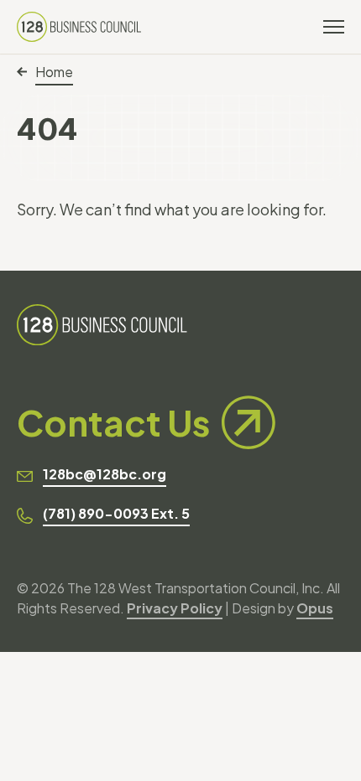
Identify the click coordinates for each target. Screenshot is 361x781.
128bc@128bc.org (104, 474)
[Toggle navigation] (333, 27)
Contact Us (113, 422)
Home (54, 71)
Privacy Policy (174, 608)
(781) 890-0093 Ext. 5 (116, 513)
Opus (314, 608)
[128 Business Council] (79, 27)
